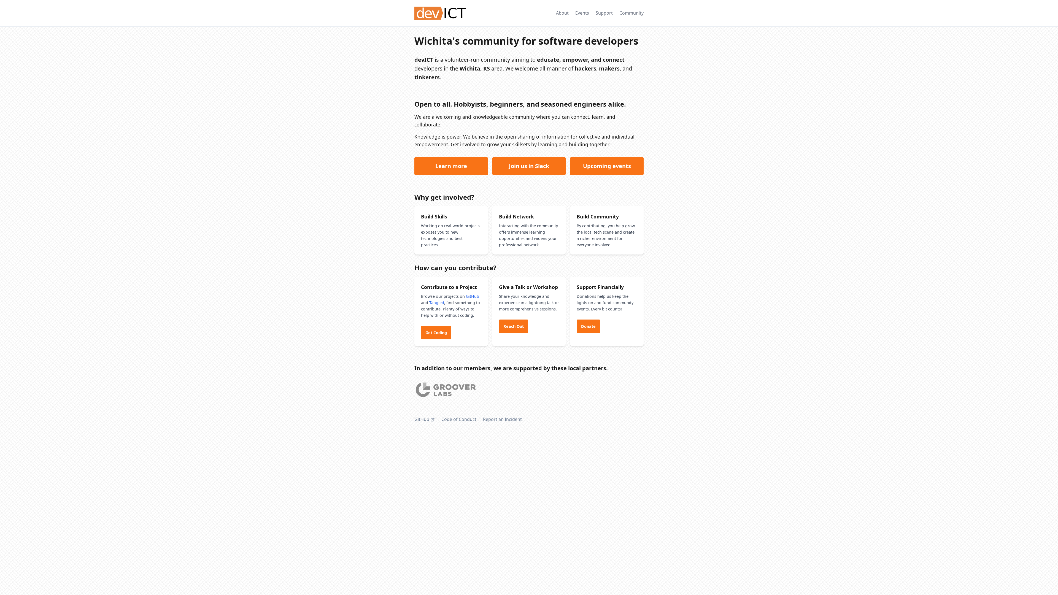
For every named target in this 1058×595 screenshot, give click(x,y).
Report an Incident (502, 419)
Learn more (451, 166)
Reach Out (513, 326)
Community (631, 13)
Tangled (436, 302)
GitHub (472, 296)
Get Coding (436, 332)
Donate (588, 326)
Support (604, 13)
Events (582, 13)
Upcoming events (607, 166)
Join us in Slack (529, 166)
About (562, 13)
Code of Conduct (458, 419)
